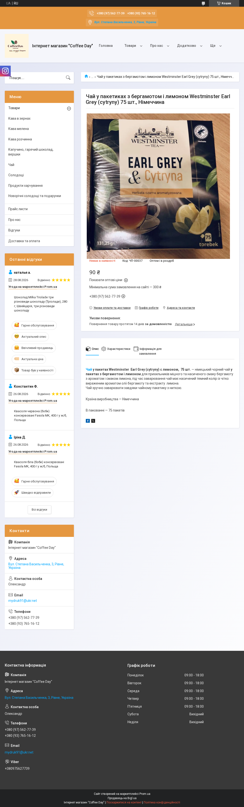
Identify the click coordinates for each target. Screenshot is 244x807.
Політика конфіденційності (162, 802)
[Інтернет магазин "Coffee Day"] (17, 46)
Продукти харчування (25, 185)
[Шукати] (68, 78)
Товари (130, 46)
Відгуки (14, 230)
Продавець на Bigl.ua (122, 798)
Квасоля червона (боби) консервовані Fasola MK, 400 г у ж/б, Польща (40, 415)
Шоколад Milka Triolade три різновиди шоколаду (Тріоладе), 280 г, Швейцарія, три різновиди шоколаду (40, 303)
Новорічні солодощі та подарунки (34, 196)
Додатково (186, 46)
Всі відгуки (39, 509)
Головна (106, 46)
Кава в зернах (19, 118)
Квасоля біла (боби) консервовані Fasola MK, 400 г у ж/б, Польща (39, 464)
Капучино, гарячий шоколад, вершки (30, 152)
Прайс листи (18, 209)
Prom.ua (144, 794)
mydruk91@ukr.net (22, 601)
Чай (89, 369)
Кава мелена (18, 129)
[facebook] (88, 421)
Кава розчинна (20, 139)
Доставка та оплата (24, 241)
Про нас (156, 46)
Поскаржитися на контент (124, 802)
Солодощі (16, 175)
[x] (93, 421)
